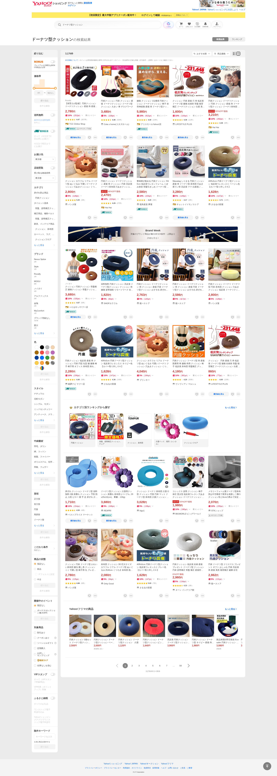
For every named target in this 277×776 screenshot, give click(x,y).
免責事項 (147, 768)
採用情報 (155, 768)
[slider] (34, 88)
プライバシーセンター (112, 768)
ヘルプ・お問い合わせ (169, 768)
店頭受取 (38, 168)
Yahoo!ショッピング (113, 763)
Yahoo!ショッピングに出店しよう (222, 9)
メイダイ (68, 284)
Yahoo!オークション (149, 763)
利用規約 (126, 768)
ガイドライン (137, 768)
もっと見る (230, 407)
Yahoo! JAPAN (199, 9)
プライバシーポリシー (93, 768)
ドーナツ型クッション (52, 39)
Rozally (68, 101)
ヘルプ (242, 9)
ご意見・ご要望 (186, 768)
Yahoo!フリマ (167, 763)
